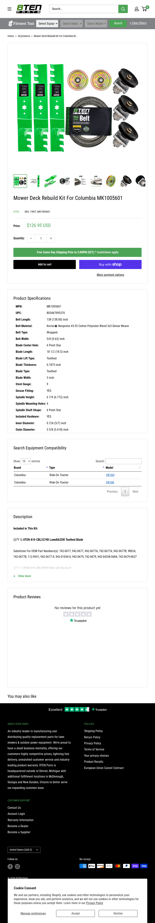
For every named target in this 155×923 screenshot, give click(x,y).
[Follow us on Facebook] (10, 866)
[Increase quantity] (51, 238)
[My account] (137, 9)
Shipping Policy (93, 731)
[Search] (123, 9)
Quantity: (19, 238)
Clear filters (138, 23)
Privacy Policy (94, 903)
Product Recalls (93, 761)
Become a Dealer (18, 826)
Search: (100, 461)
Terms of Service (94, 749)
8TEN (16, 211)
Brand (17, 467)
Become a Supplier (19, 832)
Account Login (16, 814)
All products (24, 36)
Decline (118, 913)
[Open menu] (9, 8)
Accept (75, 913)
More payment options (110, 275)
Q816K (110, 482)
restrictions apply (107, 252)
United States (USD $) (21, 849)
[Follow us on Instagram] (17, 866)
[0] (144, 9)
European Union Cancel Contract (104, 768)
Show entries (26, 461)
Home (11, 36)
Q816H (110, 475)
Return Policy (92, 737)
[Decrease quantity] (31, 238)
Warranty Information (20, 820)
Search (118, 23)
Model (109, 467)
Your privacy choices (96, 755)
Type (52, 467)
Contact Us (14, 808)
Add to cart (44, 264)
